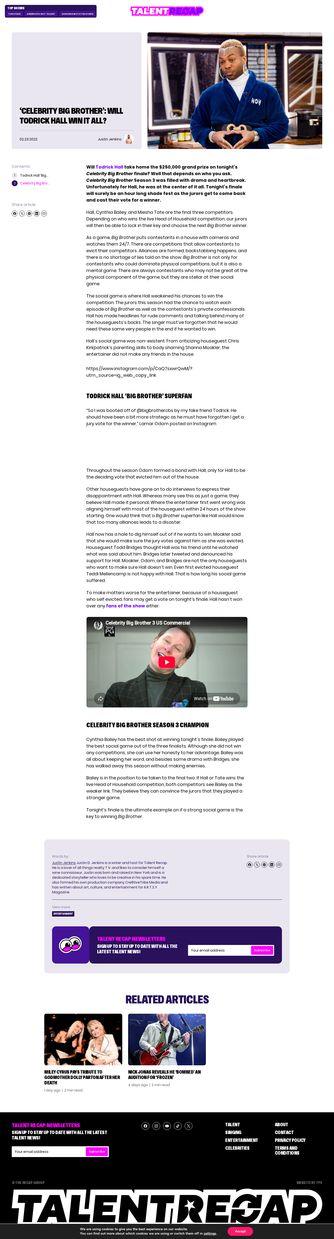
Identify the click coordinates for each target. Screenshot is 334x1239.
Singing (233, 1132)
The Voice (14, 13)
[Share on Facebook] (15, 213)
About (281, 1124)
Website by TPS (309, 1182)
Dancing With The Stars (77, 13)
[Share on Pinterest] (29, 213)
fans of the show (125, 606)
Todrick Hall (109, 167)
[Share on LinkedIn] (37, 213)
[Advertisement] (166, 447)
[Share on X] (22, 213)
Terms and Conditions (287, 1150)
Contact (284, 1132)
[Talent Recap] (167, 11)
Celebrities (237, 1148)
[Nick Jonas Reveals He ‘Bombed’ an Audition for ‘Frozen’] (167, 1039)
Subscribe (262, 950)
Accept (240, 1231)
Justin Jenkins (64, 862)
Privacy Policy (290, 1140)
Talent (232, 1124)
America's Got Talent (41, 13)
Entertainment (63, 914)
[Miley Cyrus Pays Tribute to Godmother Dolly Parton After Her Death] (83, 1039)
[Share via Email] (44, 213)
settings (210, 1233)
